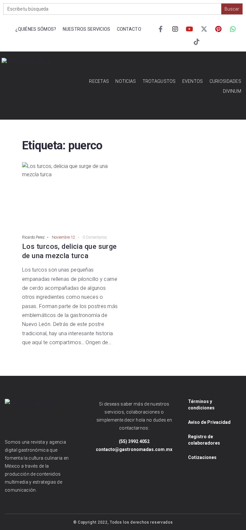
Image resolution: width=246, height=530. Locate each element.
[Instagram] (175, 29)
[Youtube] (189, 29)
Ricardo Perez (33, 237)
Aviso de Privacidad (209, 422)
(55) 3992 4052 (134, 441)
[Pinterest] (218, 29)
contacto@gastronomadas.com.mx (134, 449)
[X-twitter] (204, 29)
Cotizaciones (202, 457)
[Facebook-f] (160, 29)
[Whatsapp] (232, 29)
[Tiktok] (196, 42)
